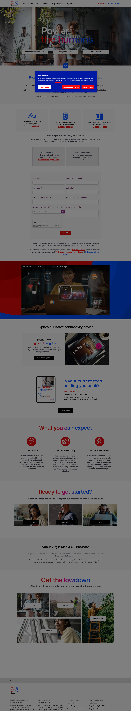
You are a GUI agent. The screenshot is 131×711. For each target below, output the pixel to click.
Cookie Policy (58, 82)
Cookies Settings (44, 87)
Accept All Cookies (88, 87)
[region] (66, 81)
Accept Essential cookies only (71, 87)
